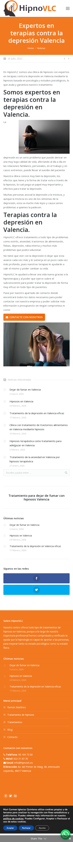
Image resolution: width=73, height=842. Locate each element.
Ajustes (42, 828)
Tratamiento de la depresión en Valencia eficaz (37, 413)
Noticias (41, 48)
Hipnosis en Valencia (21, 401)
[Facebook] (6, 796)
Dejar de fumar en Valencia (25, 389)
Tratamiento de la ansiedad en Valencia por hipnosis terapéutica (35, 459)
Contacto (12, 737)
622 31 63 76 (21, 758)
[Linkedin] (15, 796)
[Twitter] (10, 796)
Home (31, 48)
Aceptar (10, 828)
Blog (9, 729)
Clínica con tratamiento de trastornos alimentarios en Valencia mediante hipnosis (39, 427)
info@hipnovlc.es (23, 762)
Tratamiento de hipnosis (20, 714)
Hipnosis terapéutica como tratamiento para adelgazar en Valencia (35, 443)
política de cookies (13, 818)
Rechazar (26, 828)
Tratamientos (14, 722)
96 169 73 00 (25, 754)
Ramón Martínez (16, 707)
